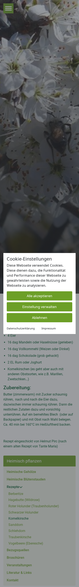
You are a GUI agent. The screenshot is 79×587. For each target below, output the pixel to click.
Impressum (49, 328)
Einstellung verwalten (39, 306)
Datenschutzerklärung (21, 328)
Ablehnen (39, 317)
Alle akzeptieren (39, 296)
